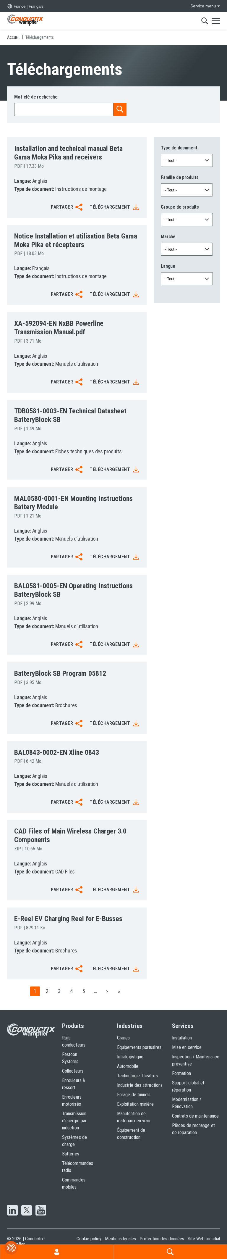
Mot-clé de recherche (36, 97)
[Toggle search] (204, 20)
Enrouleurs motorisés (72, 1100)
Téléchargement (110, 207)
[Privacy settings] (11, 1248)
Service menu (203, 6)
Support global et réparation (188, 1086)
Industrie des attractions (140, 1085)
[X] (26, 1211)
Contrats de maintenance (195, 1116)
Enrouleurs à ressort (73, 1084)
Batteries (70, 1154)
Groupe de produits (180, 207)
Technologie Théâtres (137, 1076)
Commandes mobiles (73, 1183)
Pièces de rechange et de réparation (193, 1129)
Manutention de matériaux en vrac (133, 1117)
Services (183, 1025)
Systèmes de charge (74, 1140)
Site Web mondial (204, 1239)
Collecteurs (72, 1071)
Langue (168, 266)
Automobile (127, 1066)
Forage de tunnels (133, 1094)
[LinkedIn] (12, 1211)
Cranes (123, 1038)
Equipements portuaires (139, 1047)
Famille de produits (180, 177)
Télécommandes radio (77, 1166)
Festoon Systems (70, 1058)
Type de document (179, 148)
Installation (182, 1038)
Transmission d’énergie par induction (74, 1121)
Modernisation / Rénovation (186, 1103)
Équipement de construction (131, 1133)
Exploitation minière (135, 1104)
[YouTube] (40, 1211)
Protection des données (162, 1239)
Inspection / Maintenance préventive (195, 1060)
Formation (181, 1073)
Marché (168, 236)
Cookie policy (89, 1239)
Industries (129, 1025)
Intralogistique (130, 1057)
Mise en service (187, 1047)
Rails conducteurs (73, 1041)
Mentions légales (120, 1239)
